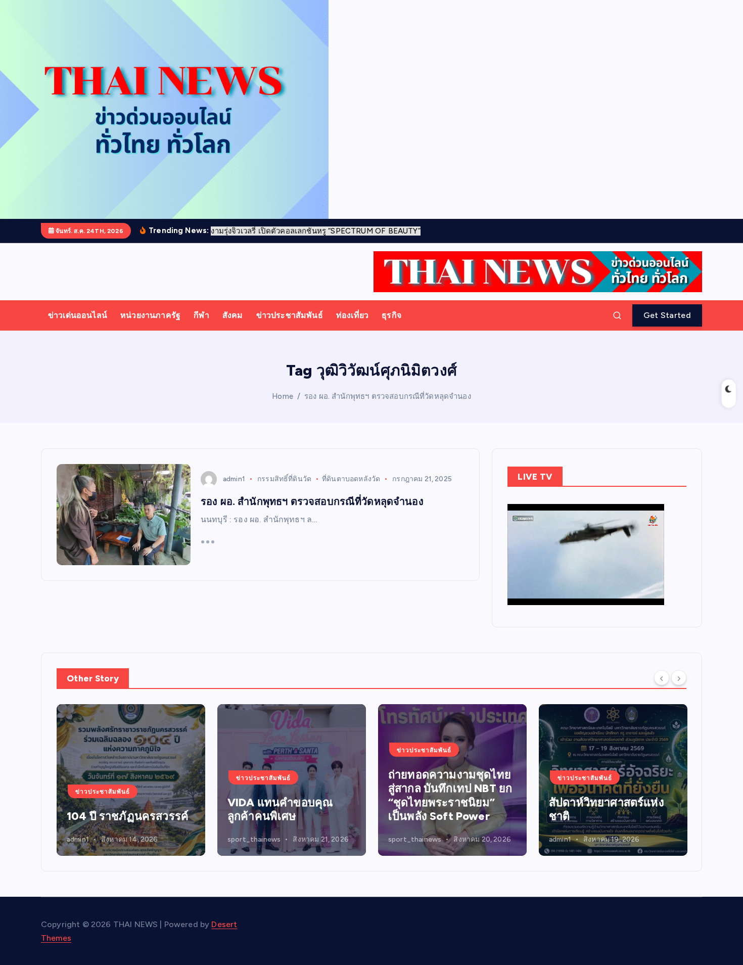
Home (282, 396)
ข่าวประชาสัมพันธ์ (289, 315)
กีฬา (201, 315)
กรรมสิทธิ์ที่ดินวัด (284, 479)
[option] (131, 780)
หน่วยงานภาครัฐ (150, 315)
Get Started (667, 315)
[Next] (678, 677)
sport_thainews (254, 839)
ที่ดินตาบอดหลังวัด (351, 479)
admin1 (234, 479)
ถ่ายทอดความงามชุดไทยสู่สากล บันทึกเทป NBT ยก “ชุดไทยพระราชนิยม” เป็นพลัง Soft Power (450, 795)
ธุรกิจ (391, 315)
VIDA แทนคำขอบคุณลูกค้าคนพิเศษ (280, 809)
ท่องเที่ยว (352, 315)
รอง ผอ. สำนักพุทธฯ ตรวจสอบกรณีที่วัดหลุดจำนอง (387, 396)
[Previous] (661, 677)
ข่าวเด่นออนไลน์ (77, 315)
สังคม (232, 315)
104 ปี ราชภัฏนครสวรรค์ (128, 816)
